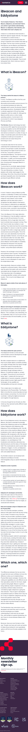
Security (11, 712)
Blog (11, 696)
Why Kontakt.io (3, 678)
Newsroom (12, 694)
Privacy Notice (3, 670)
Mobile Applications (3, 698)
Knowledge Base (2, 711)
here (5, 318)
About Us (1, 679)
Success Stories (2, 680)
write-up (14, 498)
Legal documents (13, 707)
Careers (1, 682)
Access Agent (12, 685)
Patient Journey (13, 682)
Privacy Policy (12, 710)
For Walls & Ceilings (3, 704)
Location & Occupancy (4, 693)
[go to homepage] (5, 2)
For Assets (2, 701)
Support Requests (3, 710)
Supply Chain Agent (13, 688)
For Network (2, 703)
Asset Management (13, 679)
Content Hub (12, 693)
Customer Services (3, 707)
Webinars (12, 697)
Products (1, 692)
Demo (20, 2)
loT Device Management (4, 694)
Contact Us (2, 683)
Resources (12, 692)
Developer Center (3, 712)
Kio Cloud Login (2, 708)
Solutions (12, 678)
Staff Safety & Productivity (14, 680)
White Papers (12, 698)
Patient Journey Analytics (14, 684)
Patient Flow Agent (13, 687)
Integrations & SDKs (3, 699)
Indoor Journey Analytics (4, 697)
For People (1, 702)
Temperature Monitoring (14, 683)
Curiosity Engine (13, 689)
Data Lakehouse (2, 696)
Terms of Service (13, 708)
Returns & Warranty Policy (14, 711)
